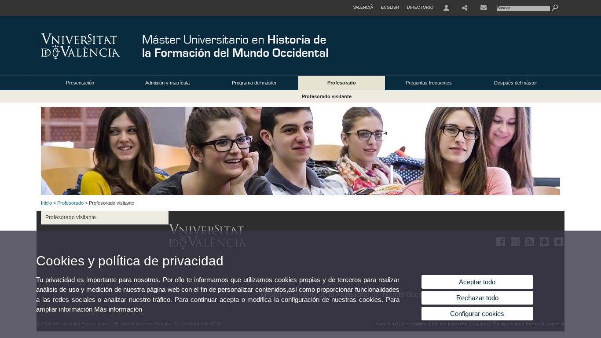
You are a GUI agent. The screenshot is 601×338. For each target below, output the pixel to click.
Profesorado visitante (327, 96)
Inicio (46, 203)
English (390, 7)
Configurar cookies (477, 313)
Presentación (80, 82)
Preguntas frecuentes (429, 82)
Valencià (363, 7)
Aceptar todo (477, 282)
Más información (118, 309)
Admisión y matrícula (167, 82)
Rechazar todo (477, 297)
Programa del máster (254, 82)
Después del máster (515, 82)
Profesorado (341, 82)
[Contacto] (483, 8)
